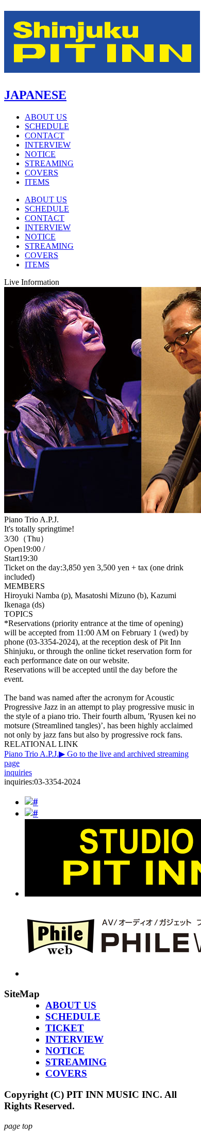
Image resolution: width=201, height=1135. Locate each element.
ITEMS (37, 182)
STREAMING (49, 163)
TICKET (64, 1027)
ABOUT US (46, 117)
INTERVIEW (48, 144)
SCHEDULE (47, 126)
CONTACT (44, 135)
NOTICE (40, 154)
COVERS (41, 172)
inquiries (18, 772)
